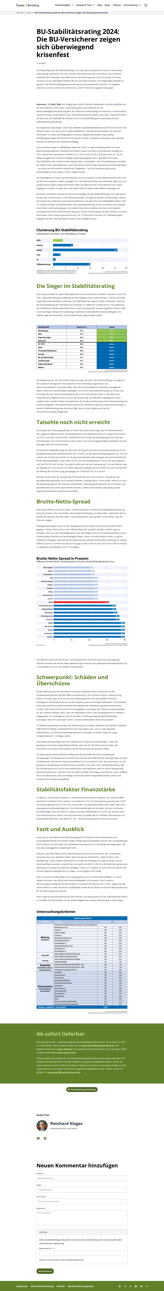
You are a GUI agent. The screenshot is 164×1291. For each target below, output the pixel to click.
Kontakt (61, 1286)
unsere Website (64, 1049)
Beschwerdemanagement (81, 1286)
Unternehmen (131, 5)
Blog (100, 5)
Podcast (117, 5)
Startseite (20, 13)
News (107, 5)
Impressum (22, 1286)
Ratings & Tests (84, 5)
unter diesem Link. (66, 1052)
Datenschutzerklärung (42, 1286)
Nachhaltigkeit (63, 5)
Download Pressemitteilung (83, 1089)
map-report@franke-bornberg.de (97, 1045)
